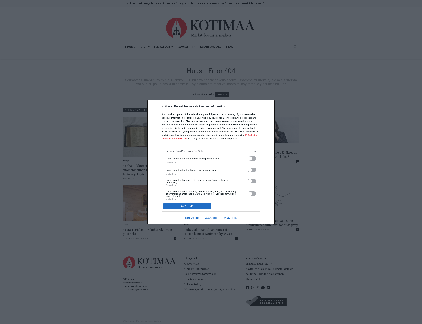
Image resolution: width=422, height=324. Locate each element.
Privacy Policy (230, 217)
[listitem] (211, 151)
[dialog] (211, 162)
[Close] (268, 106)
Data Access (211, 217)
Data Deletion (192, 217)
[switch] (252, 158)
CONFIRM (187, 206)
